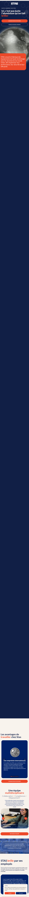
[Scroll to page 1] (11, 777)
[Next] (25, 759)
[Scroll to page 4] (15, 777)
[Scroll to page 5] (16, 777)
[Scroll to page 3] (14, 777)
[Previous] (4, 759)
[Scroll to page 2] (12, 777)
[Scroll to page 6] (18, 777)
